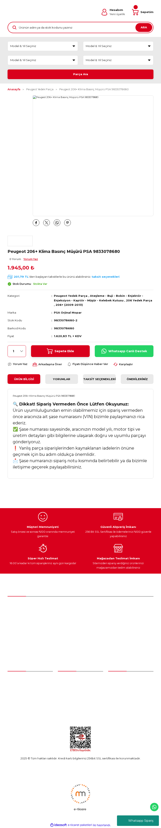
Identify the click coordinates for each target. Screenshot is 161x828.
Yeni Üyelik (15, 678)
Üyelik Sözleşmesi (120, 678)
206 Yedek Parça (139, 300)
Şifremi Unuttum (19, 694)
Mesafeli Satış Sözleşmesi (125, 686)
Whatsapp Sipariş (140, 821)
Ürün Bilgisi (24, 379)
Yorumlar (61, 379)
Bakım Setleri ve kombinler (76, 678)
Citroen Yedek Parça (72, 694)
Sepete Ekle (64, 351)
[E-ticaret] (80, 825)
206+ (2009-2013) (69, 304)
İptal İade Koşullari (120, 701)
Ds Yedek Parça (70, 701)
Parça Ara (80, 74)
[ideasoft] (58, 825)
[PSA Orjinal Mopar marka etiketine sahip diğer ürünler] (20, 241)
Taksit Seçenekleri (99, 379)
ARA (144, 27)
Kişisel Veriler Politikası (123, 709)
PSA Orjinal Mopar (68, 312)
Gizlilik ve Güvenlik (120, 694)
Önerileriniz (137, 379)
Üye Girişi (14, 686)
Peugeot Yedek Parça (70, 295)
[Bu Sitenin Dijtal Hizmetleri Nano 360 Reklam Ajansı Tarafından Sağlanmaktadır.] (80, 797)
